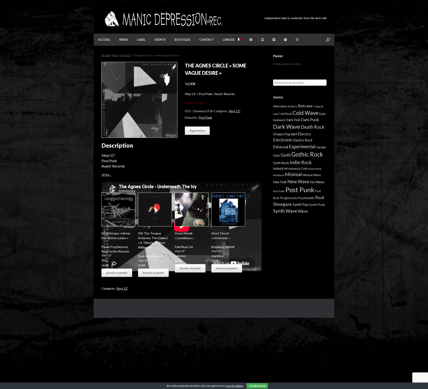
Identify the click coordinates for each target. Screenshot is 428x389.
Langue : (230, 39)
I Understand (257, 385)
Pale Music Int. (184, 247)
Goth (286, 154)
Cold (275, 113)
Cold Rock (285, 114)
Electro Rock (303, 140)
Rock (104, 260)
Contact (206, 39)
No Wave (317, 182)
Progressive (288, 198)
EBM (294, 134)
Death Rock (312, 127)
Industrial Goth (297, 168)
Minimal (293, 174)
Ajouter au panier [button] (117, 272)
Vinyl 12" (125, 55)
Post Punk (205, 117)
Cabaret (318, 106)
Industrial (280, 168)
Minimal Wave (311, 175)
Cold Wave (217, 256)
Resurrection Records (115, 251)
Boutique (182, 39)
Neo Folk (280, 182)
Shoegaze (282, 204)
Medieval (278, 175)
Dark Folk (293, 120)
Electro (304, 133)
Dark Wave (286, 126)
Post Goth (279, 191)
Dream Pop (281, 134)
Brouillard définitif (223, 247)
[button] (327, 40)
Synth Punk (317, 204)
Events (160, 39)
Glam (276, 155)
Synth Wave (285, 211)
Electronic (282, 139)
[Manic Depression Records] (162, 19)
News (123, 39)
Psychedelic (306, 198)
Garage (321, 147)
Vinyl (115, 55)
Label (141, 39)
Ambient (292, 106)
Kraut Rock (314, 168)
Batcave (305, 105)
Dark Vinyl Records (150, 256)
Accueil (104, 39)
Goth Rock (281, 163)
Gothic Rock (307, 154)
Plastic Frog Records (114, 247)
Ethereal (280, 146)
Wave (303, 211)
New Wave (298, 181)
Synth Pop (300, 204)
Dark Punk (310, 119)
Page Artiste (197, 130)
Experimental (302, 146)
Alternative (280, 106)
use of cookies (234, 385)
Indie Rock (180, 256)
